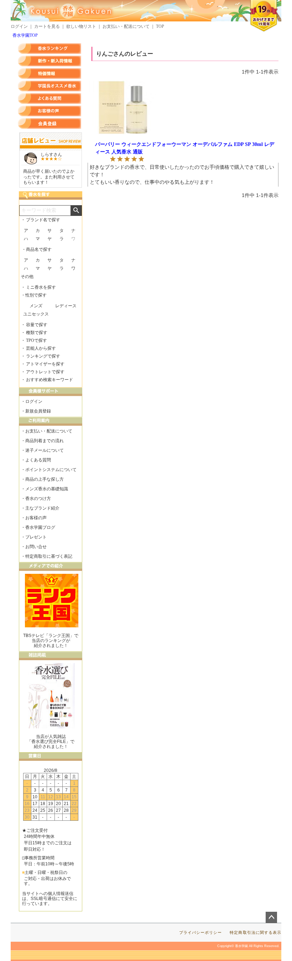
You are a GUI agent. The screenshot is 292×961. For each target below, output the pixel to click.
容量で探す (36, 324)
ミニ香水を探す (41, 287)
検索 (76, 211)
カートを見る (47, 26)
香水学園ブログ (40, 527)
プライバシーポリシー (200, 932)
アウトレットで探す (45, 371)
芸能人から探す (41, 348)
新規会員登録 (38, 411)
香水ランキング (49, 48)
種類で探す (36, 332)
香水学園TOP (25, 35)
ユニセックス (36, 314)
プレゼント (36, 537)
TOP (160, 26)
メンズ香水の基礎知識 (46, 488)
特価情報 (49, 73)
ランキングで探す (43, 356)
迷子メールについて (44, 450)
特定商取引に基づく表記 (48, 556)
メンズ (36, 305)
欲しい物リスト (81, 26)
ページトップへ (271, 917)
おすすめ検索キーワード (49, 379)
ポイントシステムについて (51, 469)
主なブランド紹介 (42, 508)
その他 (27, 276)
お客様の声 (49, 111)
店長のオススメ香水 (49, 86)
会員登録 (49, 123)
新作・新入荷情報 (49, 61)
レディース (66, 305)
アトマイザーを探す (45, 363)
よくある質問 (49, 98)
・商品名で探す (37, 249)
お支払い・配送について (126, 26)
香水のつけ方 (38, 498)
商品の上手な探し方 (44, 479)
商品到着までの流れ (44, 440)
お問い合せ (36, 546)
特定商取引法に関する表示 (255, 932)
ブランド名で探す (43, 219)
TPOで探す (36, 340)
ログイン (19, 26)
